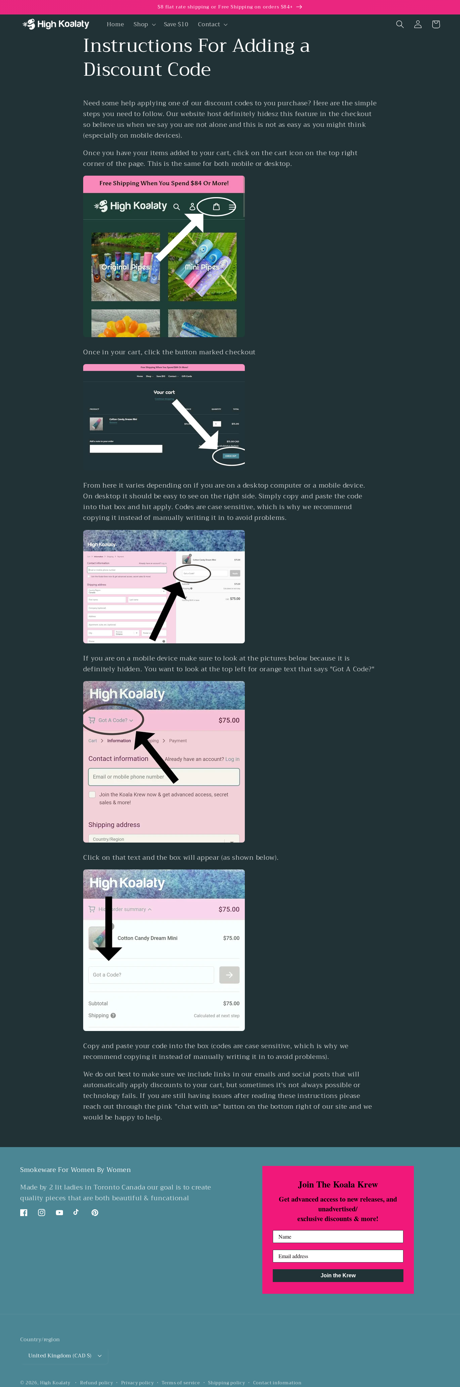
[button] (144, 24)
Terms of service (181, 1383)
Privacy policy (137, 1383)
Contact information (277, 1383)
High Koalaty (55, 1383)
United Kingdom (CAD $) (60, 1355)
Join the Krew (338, 1275)
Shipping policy (226, 1383)
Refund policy (96, 1383)
